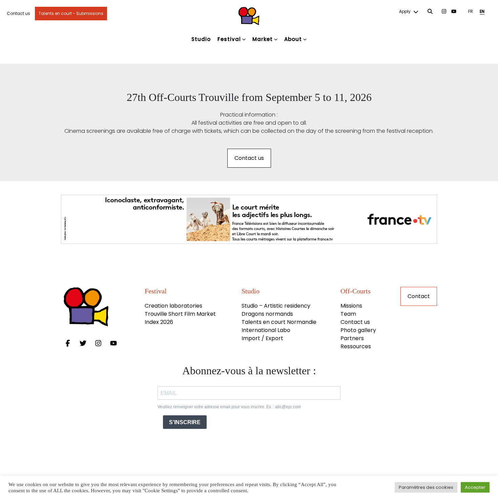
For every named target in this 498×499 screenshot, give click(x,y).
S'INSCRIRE (185, 422)
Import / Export (262, 338)
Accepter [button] (475, 487)
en (482, 11)
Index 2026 (159, 322)
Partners (352, 338)
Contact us (18, 13)
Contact (419, 296)
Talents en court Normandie (279, 322)
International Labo (266, 330)
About (293, 39)
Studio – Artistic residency (276, 306)
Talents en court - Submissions (71, 13)
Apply (405, 11)
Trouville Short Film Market (181, 314)
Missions (351, 306)
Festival (229, 39)
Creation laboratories (173, 306)
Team (348, 314)
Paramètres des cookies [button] (426, 487)
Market (262, 39)
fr (470, 11)
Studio (201, 39)
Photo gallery (358, 330)
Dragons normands (267, 314)
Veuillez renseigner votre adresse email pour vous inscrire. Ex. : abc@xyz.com (229, 406)
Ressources (355, 346)
